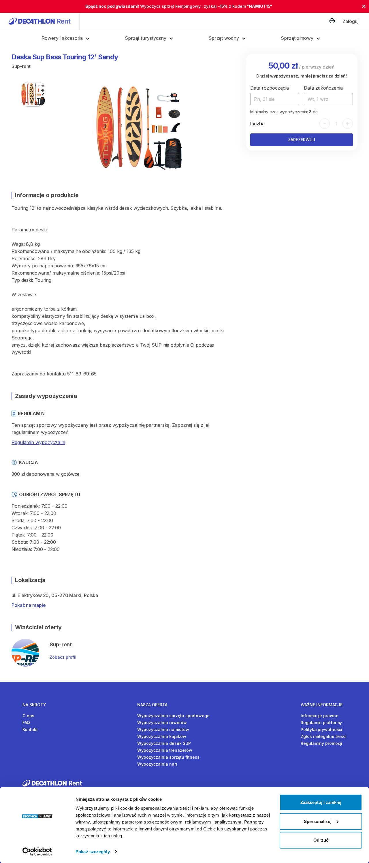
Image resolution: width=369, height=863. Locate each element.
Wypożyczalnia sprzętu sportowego (173, 715)
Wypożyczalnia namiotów (163, 729)
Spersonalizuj (318, 821)
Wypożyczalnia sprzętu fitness (168, 757)
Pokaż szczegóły (93, 851)
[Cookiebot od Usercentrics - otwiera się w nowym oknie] (37, 851)
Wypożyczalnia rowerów (162, 722)
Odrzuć (320, 840)
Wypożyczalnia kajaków (161, 736)
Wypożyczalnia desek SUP (164, 743)
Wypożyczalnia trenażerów (164, 750)
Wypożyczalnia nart (157, 764)
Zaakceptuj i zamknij (320, 802)
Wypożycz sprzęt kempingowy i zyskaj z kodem (178, 6)
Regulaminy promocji (321, 743)
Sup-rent (21, 66)
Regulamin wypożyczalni (38, 442)
